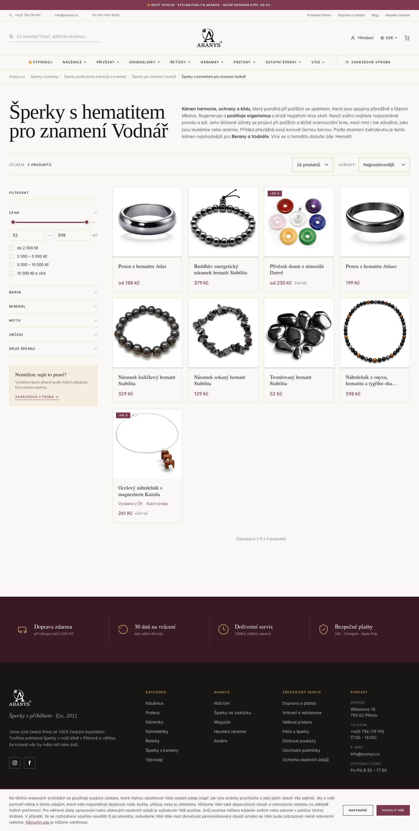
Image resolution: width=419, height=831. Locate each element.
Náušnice (72, 62)
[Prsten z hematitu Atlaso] (375, 222)
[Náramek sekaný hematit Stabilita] (223, 333)
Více (316, 62)
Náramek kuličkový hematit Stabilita (146, 380)
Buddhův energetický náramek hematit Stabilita (220, 269)
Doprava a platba (351, 15)
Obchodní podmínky (301, 750)
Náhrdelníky (142, 62)
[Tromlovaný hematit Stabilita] (299, 333)
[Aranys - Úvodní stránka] (209, 38)
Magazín (222, 722)
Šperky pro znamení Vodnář (154, 76)
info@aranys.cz (66, 15)
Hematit (343, 136)
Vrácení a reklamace (302, 712)
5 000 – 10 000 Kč (33, 264)
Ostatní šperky (281, 62)
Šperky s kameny (44, 76)
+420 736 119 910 (27, 15)
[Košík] (407, 38)
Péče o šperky (295, 731)
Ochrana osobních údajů (305, 759)
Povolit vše (393, 810)
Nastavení (358, 810)
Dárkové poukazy (299, 740)
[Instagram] (15, 763)
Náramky (210, 62)
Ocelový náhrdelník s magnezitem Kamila (140, 490)
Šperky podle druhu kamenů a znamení (95, 76)
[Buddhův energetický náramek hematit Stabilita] (223, 222)
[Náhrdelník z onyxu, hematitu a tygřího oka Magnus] (375, 333)
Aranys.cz (17, 76)
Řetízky (178, 62)
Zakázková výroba (370, 62)
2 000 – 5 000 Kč (32, 256)
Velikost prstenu (297, 722)
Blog (375, 15)
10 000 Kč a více (31, 273)
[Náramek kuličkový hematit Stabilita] (147, 333)
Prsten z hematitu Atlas (142, 266)
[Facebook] (29, 763)
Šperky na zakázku (232, 712)
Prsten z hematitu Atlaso (371, 266)
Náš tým (222, 703)
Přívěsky (106, 62)
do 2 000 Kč (27, 247)
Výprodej (154, 759)
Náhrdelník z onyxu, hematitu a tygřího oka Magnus (369, 380)
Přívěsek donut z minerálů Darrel (297, 269)
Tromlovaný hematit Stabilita (291, 380)
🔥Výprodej (40, 62)
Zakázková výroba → (37, 397)
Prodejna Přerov (319, 15)
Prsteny (242, 62)
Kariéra (220, 740)
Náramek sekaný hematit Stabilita (219, 380)
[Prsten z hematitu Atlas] (147, 222)
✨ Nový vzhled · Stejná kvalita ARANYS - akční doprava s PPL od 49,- (209, 5)
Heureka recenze (397, 15)
